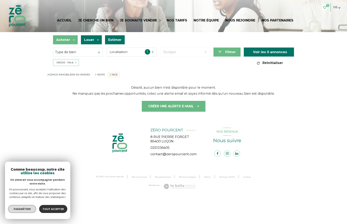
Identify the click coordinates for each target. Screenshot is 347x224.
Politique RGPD (227, 177)
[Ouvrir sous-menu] (160, 20)
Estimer (114, 40)
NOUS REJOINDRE (240, 20)
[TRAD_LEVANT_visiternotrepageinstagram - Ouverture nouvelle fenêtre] (227, 153)
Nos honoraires (139, 177)
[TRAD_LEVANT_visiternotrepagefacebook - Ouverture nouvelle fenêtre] (217, 153)
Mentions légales (187, 177)
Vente (101, 74)
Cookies (247, 177)
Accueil (64, 20)
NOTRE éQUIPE (206, 20)
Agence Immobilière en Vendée (68, 74)
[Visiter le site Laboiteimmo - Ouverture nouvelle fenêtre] (179, 186)
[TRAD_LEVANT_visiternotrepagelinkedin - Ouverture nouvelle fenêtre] (237, 153)
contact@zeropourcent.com (173, 154)
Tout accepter (53, 209)
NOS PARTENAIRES (277, 20)
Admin (207, 177)
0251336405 (159, 148)
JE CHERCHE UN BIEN (95, 20)
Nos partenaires (163, 177)
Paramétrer (22, 209)
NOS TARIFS (177, 20)
